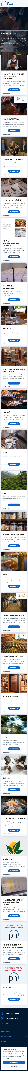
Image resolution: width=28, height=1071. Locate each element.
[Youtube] (7, 1023)
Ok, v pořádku (14, 1062)
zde (8, 1058)
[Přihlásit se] (22, 3)
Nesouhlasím (14, 1066)
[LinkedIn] (2, 1023)
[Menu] (26, 3)
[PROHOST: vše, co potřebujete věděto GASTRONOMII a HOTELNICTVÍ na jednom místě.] (7, 3)
